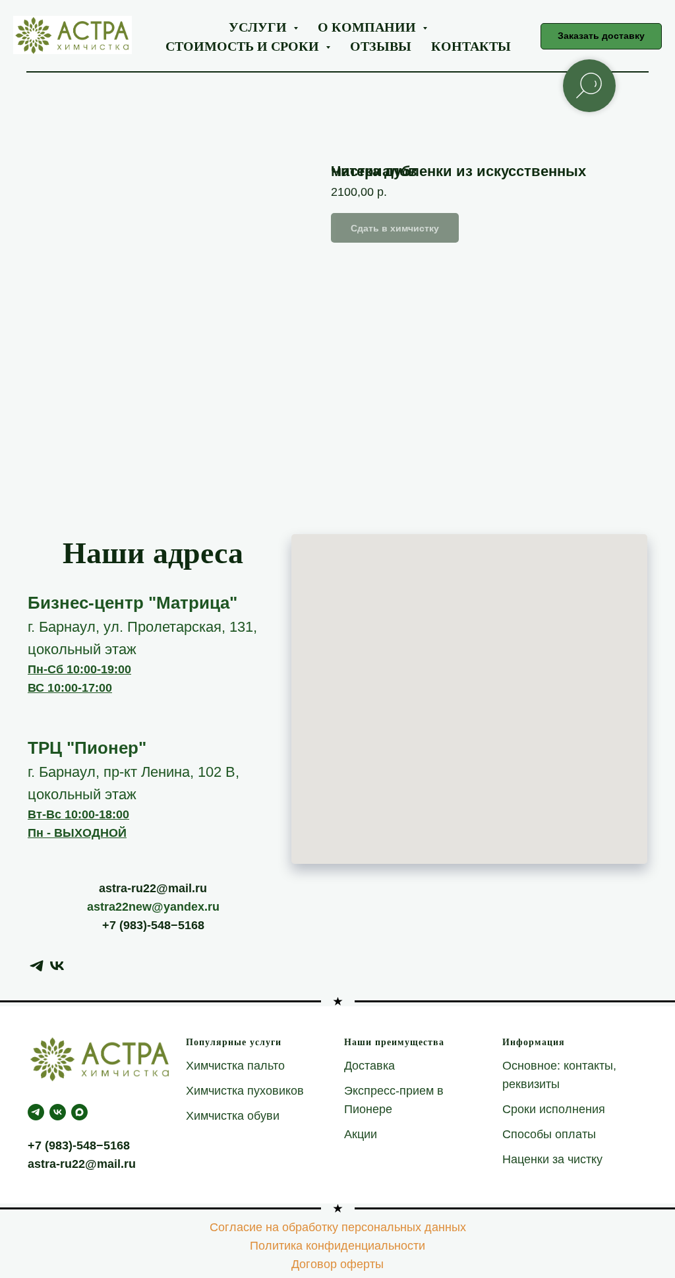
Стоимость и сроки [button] (243, 45)
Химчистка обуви (232, 1115)
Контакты (471, 45)
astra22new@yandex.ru (153, 906)
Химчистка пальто (235, 1065)
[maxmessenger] (79, 1112)
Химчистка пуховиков (245, 1090)
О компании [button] (368, 26)
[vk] (57, 966)
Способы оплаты (549, 1134)
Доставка (369, 1065)
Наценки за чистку (552, 1159)
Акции (360, 1134)
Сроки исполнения (553, 1109)
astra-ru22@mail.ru (153, 888)
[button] (601, 36)
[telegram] (36, 966)
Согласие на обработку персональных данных (338, 1227)
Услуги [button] (259, 26)
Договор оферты (337, 1264)
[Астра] (57, 1112)
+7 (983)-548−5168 (153, 925)
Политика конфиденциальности (337, 1245)
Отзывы (380, 45)
